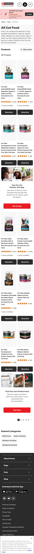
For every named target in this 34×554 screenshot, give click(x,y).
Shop (6, 479)
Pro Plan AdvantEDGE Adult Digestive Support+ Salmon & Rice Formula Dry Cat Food (8, 92)
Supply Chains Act (8, 534)
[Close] (1, 14)
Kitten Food (6, 436)
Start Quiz (17, 410)
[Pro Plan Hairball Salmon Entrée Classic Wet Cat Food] (25, 278)
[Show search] (19, 4)
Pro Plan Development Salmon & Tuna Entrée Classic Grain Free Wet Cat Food (24, 147)
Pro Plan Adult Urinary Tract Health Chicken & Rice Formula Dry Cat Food (24, 243)
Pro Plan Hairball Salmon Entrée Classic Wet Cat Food (23, 296)
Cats (8, 22)
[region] (17, 545)
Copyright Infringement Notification (13, 527)
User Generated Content (9, 531)
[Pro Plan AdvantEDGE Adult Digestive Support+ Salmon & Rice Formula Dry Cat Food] (9, 72)
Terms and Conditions (9, 504)
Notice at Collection (8, 508)
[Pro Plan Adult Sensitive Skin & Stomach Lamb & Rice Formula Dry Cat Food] (9, 224)
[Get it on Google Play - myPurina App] (21, 491)
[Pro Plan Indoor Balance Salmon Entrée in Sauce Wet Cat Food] (25, 335)
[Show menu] (30, 4)
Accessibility (6, 516)
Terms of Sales (6, 519)
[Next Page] (31, 419)
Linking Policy (6, 523)
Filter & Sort (27, 49)
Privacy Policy (6, 512)
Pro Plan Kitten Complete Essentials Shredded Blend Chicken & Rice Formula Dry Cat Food (8, 298)
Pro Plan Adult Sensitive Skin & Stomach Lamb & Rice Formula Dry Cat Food (9, 243)
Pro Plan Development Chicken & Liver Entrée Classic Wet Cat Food (8, 354)
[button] (9, 112)
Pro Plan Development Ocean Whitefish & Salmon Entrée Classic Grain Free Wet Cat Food (8, 147)
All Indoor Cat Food (9, 440)
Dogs (6, 465)
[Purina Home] (9, 4)
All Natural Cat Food (9, 445)
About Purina (9, 459)
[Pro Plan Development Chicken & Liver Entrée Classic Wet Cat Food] (9, 335)
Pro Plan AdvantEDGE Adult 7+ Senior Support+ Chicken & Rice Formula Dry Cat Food (24, 92)
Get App (29, 14)
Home (3, 22)
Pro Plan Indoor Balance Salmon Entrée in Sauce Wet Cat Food (24, 353)
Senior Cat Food (20, 436)
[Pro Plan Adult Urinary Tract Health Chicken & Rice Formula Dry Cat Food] (25, 224)
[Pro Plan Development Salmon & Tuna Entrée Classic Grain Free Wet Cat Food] (25, 128)
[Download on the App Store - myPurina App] (8, 491)
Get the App (17, 206)
